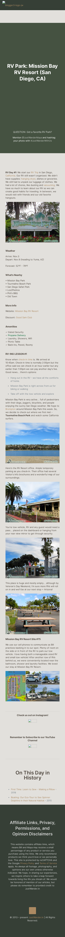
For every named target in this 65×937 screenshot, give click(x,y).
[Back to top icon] (32, 910)
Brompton (11, 409)
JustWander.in (36, 917)
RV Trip (34, 172)
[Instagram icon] (36, 925)
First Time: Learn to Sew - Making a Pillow (33, 789)
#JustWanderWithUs (41, 140)
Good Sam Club (24, 317)
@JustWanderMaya (32, 137)
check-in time (25, 359)
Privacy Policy (27, 863)
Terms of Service (48, 863)
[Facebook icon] (29, 925)
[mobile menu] (60, 5)
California (10, 175)
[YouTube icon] (32, 925)
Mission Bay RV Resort (26, 311)
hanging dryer (28, 178)
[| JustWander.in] (12, 5)
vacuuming (49, 185)
